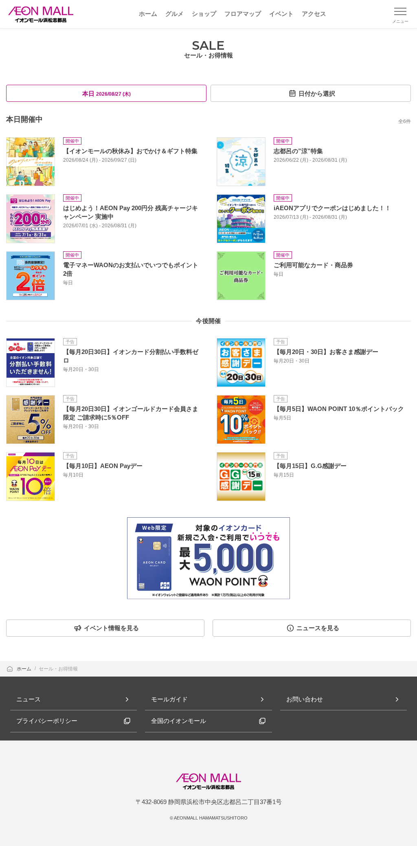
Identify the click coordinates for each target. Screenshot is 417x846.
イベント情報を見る (111, 627)
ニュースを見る (317, 627)
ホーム (25, 669)
